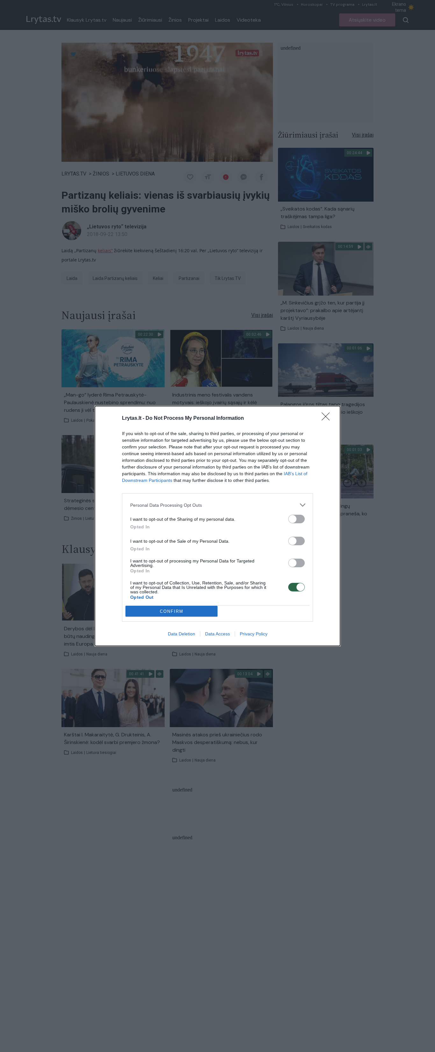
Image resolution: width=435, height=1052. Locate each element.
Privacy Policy (253, 633)
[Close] (328, 418)
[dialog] (217, 526)
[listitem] (217, 505)
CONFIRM (171, 611)
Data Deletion (181, 633)
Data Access (217, 633)
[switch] (296, 519)
